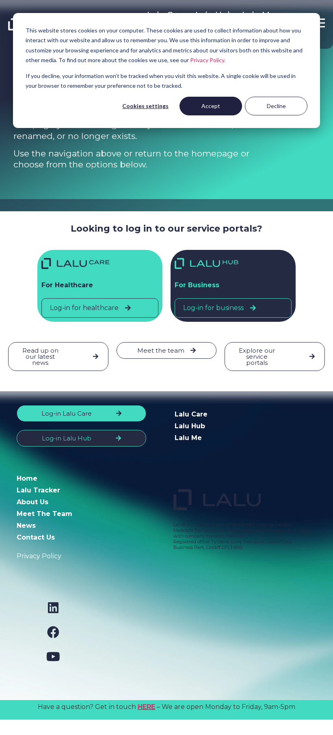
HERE (146, 707)
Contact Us (36, 537)
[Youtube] (53, 656)
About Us (32, 502)
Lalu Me (188, 438)
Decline (276, 105)
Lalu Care (191, 414)
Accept (210, 105)
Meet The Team (44, 514)
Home (27, 478)
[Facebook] (53, 632)
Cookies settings (145, 105)
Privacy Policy (39, 556)
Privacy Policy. (207, 59)
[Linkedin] (53, 608)
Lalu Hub (190, 426)
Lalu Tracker (38, 490)
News (26, 525)
